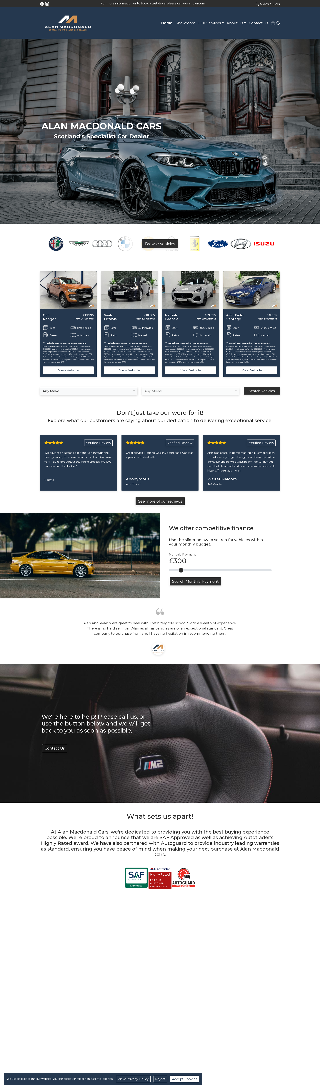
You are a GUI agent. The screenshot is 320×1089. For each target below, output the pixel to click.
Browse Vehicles (160, 244)
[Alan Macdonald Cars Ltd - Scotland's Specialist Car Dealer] (68, 23)
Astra (230, 319)
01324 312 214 (270, 4)
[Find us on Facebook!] (42, 4)
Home (166, 23)
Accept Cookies (184, 1079)
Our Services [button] (210, 23)
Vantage (172, 319)
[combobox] (88, 391)
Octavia (49, 319)
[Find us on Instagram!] (47, 4)
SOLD (230, 275)
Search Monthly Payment (195, 581)
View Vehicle (68, 370)
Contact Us (258, 23)
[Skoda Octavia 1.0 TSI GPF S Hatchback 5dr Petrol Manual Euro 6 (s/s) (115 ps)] (68, 290)
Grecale (110, 319)
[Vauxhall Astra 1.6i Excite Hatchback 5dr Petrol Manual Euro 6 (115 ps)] (251, 290)
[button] (34, 324)
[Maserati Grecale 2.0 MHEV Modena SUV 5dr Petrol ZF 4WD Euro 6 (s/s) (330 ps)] (129, 290)
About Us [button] (235, 23)
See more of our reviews (160, 501)
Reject (160, 1079)
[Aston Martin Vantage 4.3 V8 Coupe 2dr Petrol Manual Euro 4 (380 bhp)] (190, 290)
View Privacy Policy (133, 1079)
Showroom (186, 23)
